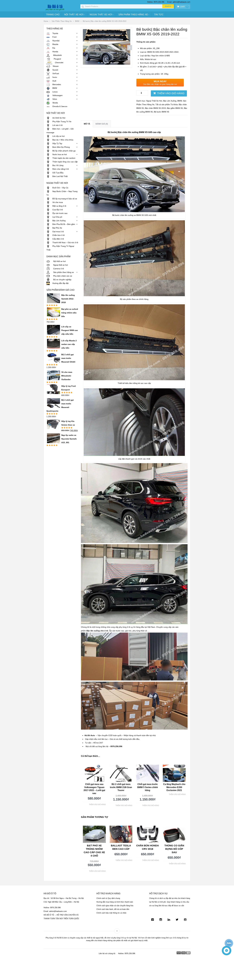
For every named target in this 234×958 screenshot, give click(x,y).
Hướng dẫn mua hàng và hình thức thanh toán (114, 902)
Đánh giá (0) (102, 124)
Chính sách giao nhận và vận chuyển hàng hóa (114, 906)
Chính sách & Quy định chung (108, 898)
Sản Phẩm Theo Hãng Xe (133, 14)
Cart (184, 7)
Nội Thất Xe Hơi (73, 14)
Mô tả (87, 124)
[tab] (87, 123)
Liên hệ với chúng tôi (107, 953)
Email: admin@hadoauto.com (178, 2)
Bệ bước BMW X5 (161, 112)
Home (46, 21)
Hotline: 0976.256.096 (155, 2)
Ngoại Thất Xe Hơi (101, 14)
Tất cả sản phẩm (162, 104)
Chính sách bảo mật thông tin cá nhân (111, 913)
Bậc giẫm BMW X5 (175, 108)
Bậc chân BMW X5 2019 (155, 108)
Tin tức (158, 14)
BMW (77, 21)
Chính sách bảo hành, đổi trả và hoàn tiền (112, 909)
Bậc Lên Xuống (169, 101)
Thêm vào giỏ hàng (170, 93)
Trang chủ (52, 14)
